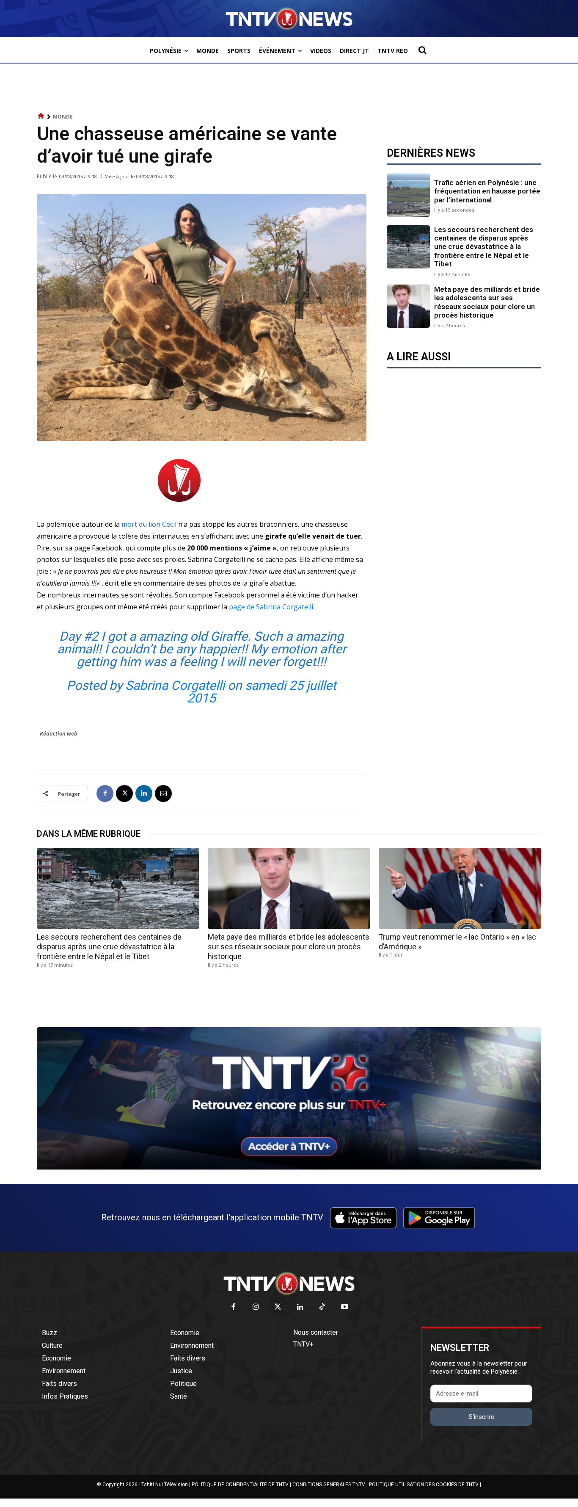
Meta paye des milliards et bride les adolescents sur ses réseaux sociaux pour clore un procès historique (487, 302)
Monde (63, 116)
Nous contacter (315, 1332)
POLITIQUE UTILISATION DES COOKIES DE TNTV (424, 1485)
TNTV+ (303, 1344)
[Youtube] (345, 1307)
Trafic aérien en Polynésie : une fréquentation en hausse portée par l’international (487, 191)
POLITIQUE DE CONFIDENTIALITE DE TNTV (240, 1485)
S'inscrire (481, 1417)
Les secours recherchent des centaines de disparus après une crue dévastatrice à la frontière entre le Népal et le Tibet (483, 246)
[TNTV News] (289, 1283)
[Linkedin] (143, 793)
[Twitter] (278, 1307)
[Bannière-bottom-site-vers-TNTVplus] (289, 1167)
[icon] (41, 116)
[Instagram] (256, 1307)
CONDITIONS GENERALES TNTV (328, 1485)
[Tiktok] (323, 1307)
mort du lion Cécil (148, 524)
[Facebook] (104, 793)
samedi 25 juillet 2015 (261, 691)
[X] (124, 793)
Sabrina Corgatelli (175, 685)
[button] (422, 50)
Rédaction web (58, 733)
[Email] (163, 793)
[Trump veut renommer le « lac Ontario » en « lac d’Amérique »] (460, 888)
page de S (272, 606)
